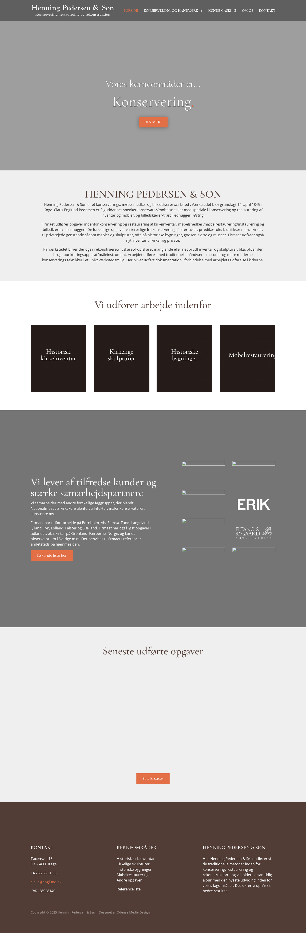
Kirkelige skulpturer (133, 864)
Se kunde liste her (52, 555)
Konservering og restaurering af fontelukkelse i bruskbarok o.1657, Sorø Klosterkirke (101, 751)
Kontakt (267, 11)
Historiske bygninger (134, 869)
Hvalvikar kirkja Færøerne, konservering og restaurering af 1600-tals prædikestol (99, 677)
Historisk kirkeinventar (136, 858)
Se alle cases (153, 778)
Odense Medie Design (133, 912)
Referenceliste (129, 889)
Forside (131, 11)
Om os (247, 11)
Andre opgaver (129, 880)
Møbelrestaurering (133, 874)
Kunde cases (220, 11)
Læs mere (153, 122)
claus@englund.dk (46, 881)
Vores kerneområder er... (153, 83)
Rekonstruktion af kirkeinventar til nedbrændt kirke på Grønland (87, 714)
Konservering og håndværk (171, 11)
